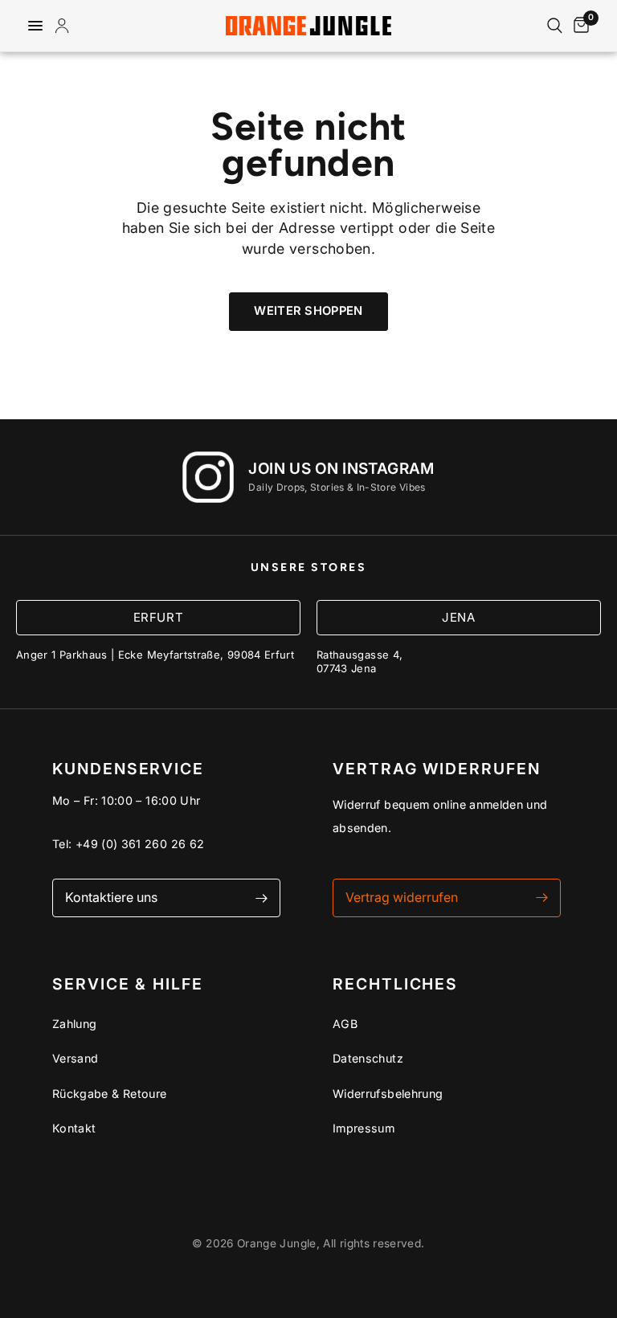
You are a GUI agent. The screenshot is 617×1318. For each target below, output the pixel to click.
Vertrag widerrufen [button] (401, 897)
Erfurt (158, 617)
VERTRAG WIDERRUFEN (437, 769)
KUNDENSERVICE (128, 769)
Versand (75, 1058)
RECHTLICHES (395, 984)
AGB (345, 1023)
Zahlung (74, 1023)
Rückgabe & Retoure (109, 1093)
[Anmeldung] (65, 25)
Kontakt (74, 1128)
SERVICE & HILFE (127, 984)
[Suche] (554, 25)
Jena (458, 617)
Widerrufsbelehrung (388, 1093)
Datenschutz (368, 1058)
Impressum (363, 1128)
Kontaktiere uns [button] (111, 897)
